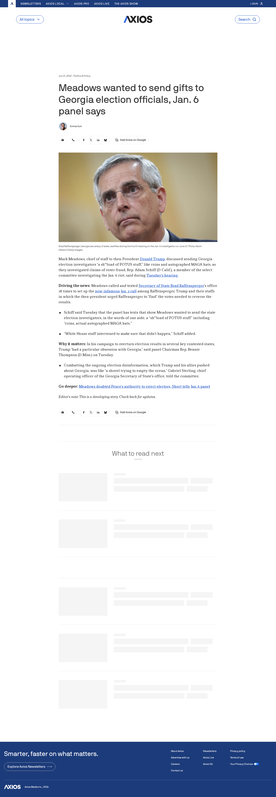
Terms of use (237, 757)
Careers (175, 764)
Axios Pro (81, 3)
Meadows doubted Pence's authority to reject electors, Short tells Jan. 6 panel (144, 386)
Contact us (177, 770)
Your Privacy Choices (241, 764)
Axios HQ (208, 764)
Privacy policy (237, 751)
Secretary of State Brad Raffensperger (171, 286)
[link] (62, 140)
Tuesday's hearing (162, 275)
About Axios (177, 751)
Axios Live (102, 3)
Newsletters (31, 3)
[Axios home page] (12, 3)
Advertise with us (180, 757)
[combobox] (57, 3)
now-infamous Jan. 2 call (116, 291)
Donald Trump (152, 259)
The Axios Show (126, 3)
